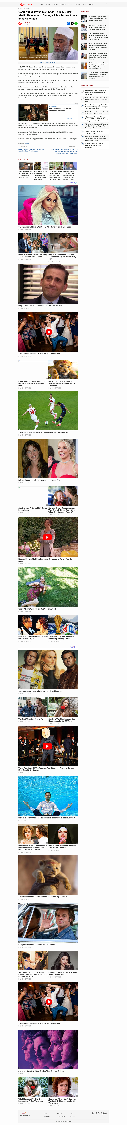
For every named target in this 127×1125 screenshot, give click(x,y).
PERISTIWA (55, 4)
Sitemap (72, 1116)
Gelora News (68, 1121)
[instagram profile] (102, 1114)
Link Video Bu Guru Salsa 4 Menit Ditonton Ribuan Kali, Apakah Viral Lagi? (96, 99)
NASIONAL (63, 4)
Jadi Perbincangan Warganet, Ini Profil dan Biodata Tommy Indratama (95, 145)
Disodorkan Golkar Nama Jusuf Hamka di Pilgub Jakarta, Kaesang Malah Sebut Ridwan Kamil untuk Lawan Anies (64, 151)
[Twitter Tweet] (72, 23)
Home (45, 1113)
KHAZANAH (78, 4)
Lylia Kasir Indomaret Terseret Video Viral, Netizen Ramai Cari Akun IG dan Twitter (95, 138)
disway (27, 143)
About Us (59, 1113)
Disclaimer (47, 1116)
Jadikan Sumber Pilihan (48, 62)
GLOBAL (70, 4)
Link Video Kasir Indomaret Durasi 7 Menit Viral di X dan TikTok (96, 113)
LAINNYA (91, 4)
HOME (41, 4)
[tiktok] (96, 1114)
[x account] (99, 1114)
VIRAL (84, 4)
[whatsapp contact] (105, 1114)
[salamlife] (93, 1114)
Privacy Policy (61, 1116)
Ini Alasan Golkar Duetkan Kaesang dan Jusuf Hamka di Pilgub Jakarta (31, 150)
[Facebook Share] (68, 23)
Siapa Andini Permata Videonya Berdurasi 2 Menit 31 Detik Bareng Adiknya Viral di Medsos (96, 119)
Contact (72, 1113)
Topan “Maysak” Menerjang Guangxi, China (94, 132)
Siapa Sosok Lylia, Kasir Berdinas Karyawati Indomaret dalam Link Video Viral (96, 92)
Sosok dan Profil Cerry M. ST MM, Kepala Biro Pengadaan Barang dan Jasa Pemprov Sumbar (96, 106)
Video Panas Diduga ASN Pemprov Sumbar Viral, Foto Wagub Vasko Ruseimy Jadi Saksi (96, 126)
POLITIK (48, 4)
